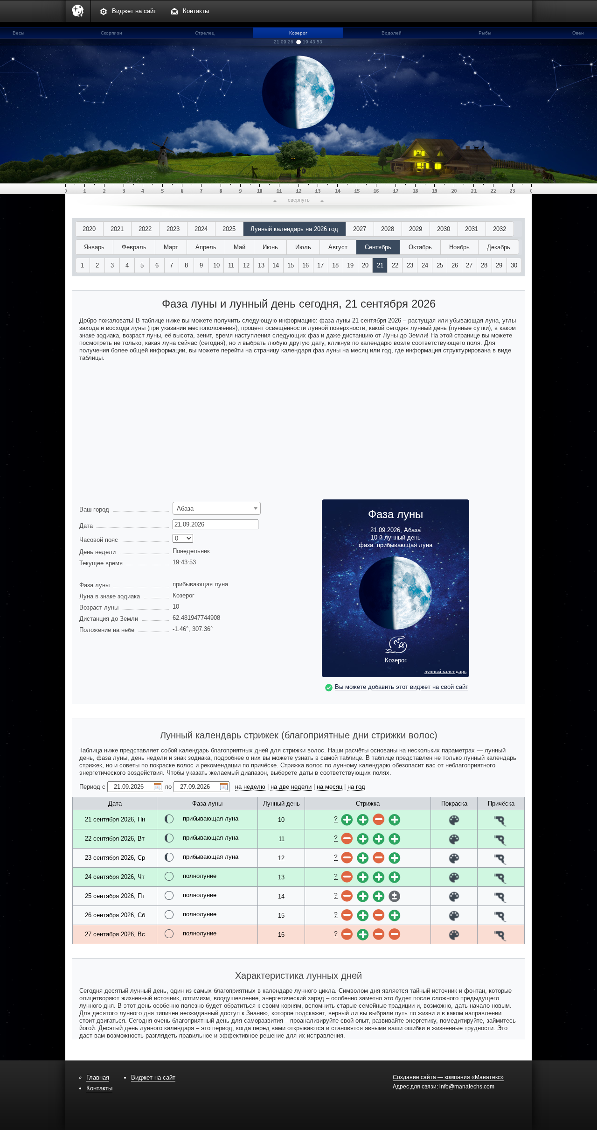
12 (246, 265)
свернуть (299, 200)
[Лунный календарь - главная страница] (77, 20)
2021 (117, 228)
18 (335, 265)
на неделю (250, 786)
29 (499, 265)
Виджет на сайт (134, 10)
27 (469, 265)
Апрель (205, 247)
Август (337, 247)
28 (484, 265)
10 (216, 265)
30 (514, 265)
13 (261, 265)
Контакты (196, 10)
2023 (173, 228)
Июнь (270, 247)
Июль (303, 247)
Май (239, 247)
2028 (387, 228)
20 (365, 265)
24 (425, 265)
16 (305, 265)
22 (395, 265)
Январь (94, 247)
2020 (89, 228)
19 (350, 265)
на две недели (291, 786)
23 (410, 265)
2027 (359, 228)
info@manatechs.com (466, 1086)
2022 (145, 228)
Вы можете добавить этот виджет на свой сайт (401, 687)
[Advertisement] (298, 434)
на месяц (329, 786)
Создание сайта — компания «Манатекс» (448, 1077)
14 (275, 265)
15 (290, 265)
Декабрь (498, 247)
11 (231, 265)
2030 (443, 228)
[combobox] (217, 508)
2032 (499, 228)
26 (454, 265)
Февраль (134, 247)
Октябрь (420, 247)
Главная (97, 1077)
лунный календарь (445, 671)
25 (440, 265)
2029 (415, 228)
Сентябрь (378, 247)
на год (356, 786)
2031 (471, 228)
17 (320, 265)
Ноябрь (459, 247)
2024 (201, 228)
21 (380, 265)
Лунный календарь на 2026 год (294, 228)
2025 (229, 228)
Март (171, 247)
